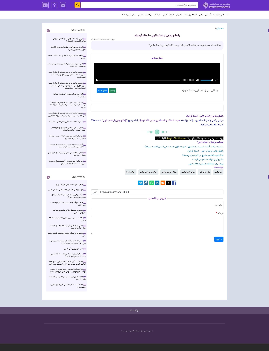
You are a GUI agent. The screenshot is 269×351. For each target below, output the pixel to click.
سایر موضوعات (129, 14)
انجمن (140, 14)
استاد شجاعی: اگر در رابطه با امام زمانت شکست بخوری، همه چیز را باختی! (68, 48)
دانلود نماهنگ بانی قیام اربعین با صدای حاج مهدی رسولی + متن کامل (67, 154)
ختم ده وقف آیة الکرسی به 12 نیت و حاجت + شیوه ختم (68, 204)
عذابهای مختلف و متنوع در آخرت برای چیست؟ (202, 155)
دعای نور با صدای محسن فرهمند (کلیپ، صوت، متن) (67, 234)
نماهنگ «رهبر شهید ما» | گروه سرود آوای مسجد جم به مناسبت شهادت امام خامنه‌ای (67, 162)
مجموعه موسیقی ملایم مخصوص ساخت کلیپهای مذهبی (69, 211)
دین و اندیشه (218, 14)
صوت (172, 14)
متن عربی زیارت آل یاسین (73, 248)
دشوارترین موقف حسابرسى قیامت (207, 159)
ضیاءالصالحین (135, 331)
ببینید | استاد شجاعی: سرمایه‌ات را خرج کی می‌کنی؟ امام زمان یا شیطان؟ (69, 40)
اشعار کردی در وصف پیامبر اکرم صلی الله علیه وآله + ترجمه (67, 278)
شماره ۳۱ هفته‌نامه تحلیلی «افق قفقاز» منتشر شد (66, 121)
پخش (112, 90)
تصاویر (179, 14)
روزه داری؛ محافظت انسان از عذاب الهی (206, 164)
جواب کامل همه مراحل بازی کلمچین (69, 184)
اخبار (201, 14)
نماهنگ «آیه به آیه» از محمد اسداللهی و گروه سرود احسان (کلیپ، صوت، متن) (67, 242)
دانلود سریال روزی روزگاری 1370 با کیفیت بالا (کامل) (67, 219)
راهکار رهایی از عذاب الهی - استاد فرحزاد (205, 151)
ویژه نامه (148, 14)
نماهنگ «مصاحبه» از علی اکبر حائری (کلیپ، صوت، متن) (68, 286)
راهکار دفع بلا (130, 172)
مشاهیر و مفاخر (190, 14)
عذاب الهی (218, 172)
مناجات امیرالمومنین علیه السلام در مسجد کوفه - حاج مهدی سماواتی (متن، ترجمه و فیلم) (68, 270)
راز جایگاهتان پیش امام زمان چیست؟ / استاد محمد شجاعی (67, 56)
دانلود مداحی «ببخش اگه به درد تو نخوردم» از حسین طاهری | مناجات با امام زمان (69, 128)
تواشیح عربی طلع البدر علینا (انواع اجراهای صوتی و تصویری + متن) (68, 196)
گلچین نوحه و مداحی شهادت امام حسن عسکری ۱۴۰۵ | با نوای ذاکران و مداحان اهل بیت (68, 145)
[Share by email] (163, 183)
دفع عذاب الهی (204, 172)
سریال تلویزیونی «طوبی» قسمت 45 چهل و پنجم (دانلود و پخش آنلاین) (68, 255)
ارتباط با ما (63, 5)
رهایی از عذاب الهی (188, 172)
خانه (228, 14)
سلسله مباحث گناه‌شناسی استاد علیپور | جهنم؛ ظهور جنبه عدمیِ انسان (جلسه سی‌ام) (184, 147)
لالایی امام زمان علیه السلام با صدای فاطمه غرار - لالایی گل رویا (68, 227)
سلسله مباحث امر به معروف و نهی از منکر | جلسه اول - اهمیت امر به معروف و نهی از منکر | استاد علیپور (67, 114)
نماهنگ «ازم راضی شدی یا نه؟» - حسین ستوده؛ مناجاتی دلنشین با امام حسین (67, 137)
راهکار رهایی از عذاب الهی (148, 172)
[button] (146, 183)
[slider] (138, 80)
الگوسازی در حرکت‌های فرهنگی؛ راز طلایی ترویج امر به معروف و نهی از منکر (67, 65)
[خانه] (216, 5)
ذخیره (219, 239)
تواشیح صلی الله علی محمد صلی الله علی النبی (65, 189)
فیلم (165, 14)
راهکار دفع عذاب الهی (169, 172)
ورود (45, 5)
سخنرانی (219, 28)
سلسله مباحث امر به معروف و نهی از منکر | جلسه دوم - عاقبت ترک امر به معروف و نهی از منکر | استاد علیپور (67, 105)
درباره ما (54, 5)
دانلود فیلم (102, 90)
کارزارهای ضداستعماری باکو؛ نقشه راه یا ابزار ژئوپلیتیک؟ (69, 95)
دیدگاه (220, 213)
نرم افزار (158, 14)
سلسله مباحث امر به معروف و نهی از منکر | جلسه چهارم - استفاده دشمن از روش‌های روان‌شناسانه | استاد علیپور (67, 75)
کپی (95, 192)
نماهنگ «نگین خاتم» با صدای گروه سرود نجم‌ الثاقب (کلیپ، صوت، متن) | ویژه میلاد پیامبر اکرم (67, 263)
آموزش (208, 14)
